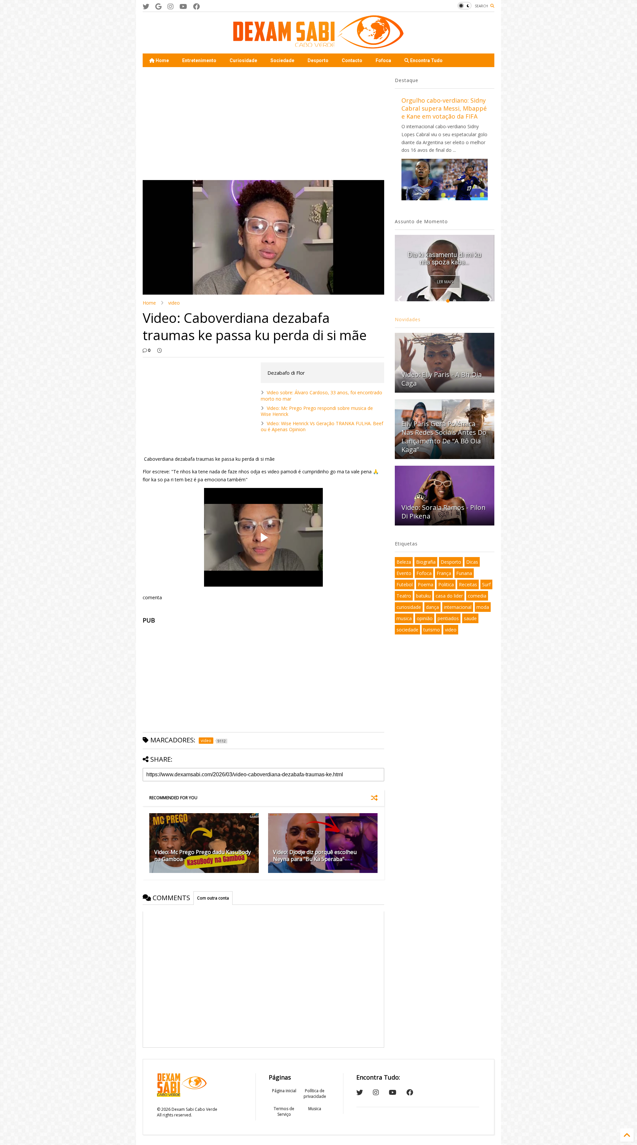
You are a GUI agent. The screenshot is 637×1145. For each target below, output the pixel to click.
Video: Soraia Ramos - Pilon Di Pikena (443, 512)
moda (482, 607)
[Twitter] (146, 6)
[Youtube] (183, 6)
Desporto (318, 60)
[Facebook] (196, 6)
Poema (425, 584)
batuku (423, 596)
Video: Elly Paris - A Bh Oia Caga (441, 379)
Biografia (426, 562)
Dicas (472, 562)
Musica (314, 1108)
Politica (446, 584)
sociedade (407, 629)
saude (470, 618)
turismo (431, 629)
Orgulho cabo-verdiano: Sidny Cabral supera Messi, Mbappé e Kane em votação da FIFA (444, 108)
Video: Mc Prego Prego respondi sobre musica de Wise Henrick (317, 411)
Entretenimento (199, 60)
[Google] (158, 6)
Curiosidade (243, 60)
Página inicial (284, 1091)
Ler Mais (445, 282)
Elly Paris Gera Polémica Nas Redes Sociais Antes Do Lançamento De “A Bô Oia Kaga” (443, 436)
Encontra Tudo (426, 60)
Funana (464, 573)
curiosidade (408, 607)
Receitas (468, 584)
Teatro (403, 596)
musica (404, 618)
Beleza (403, 562)
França (444, 573)
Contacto (352, 60)
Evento (403, 573)
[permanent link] (159, 350)
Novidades (408, 319)
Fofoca (383, 60)
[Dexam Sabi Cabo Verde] (318, 45)
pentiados (448, 618)
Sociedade (282, 60)
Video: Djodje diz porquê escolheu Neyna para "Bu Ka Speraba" (315, 855)
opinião (425, 618)
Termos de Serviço (284, 1111)
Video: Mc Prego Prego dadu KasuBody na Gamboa (202, 855)
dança (432, 607)
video (174, 303)
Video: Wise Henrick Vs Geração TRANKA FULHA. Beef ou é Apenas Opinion (322, 426)
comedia (477, 596)
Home (162, 60)
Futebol (404, 584)
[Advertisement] (263, 123)
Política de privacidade (315, 1093)
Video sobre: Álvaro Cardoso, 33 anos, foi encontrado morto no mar (321, 395)
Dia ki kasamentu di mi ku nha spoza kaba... (444, 258)
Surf (486, 584)
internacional (457, 607)
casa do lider (449, 596)
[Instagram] (171, 6)
